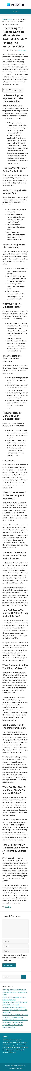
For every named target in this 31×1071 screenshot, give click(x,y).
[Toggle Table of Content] (20, 90)
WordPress (19, 1068)
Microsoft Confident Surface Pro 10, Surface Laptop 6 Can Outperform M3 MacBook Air (14, 1009)
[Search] (23, 977)
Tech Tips (9, 19)
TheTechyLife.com (20, 1065)
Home (4, 19)
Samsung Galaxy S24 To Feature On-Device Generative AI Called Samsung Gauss (14, 992)
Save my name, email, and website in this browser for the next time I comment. (15, 957)
